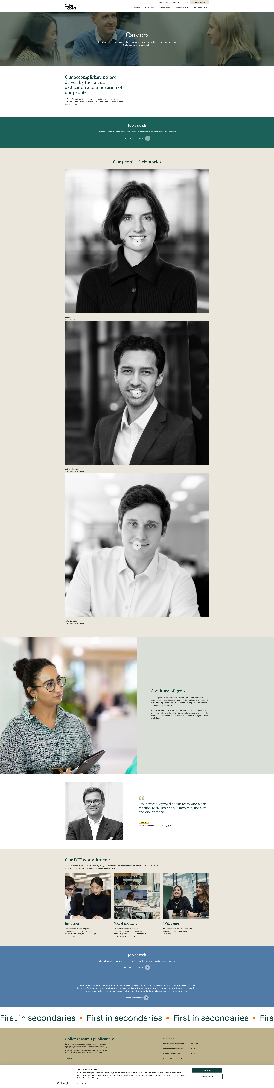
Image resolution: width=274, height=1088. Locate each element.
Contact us (175, 2)
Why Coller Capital (197, 1043)
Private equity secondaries (173, 1043)
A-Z (183, 2)
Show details (82, 1084)
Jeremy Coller (144, 822)
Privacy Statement (133, 997)
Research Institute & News (173, 1054)
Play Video (137, 241)
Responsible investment (172, 1059)
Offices (192, 1054)
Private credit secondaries (173, 1048)
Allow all (207, 1070)
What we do (149, 8)
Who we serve (164, 8)
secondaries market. (73, 104)
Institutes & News (200, 8)
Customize (206, 1076)
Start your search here (133, 138)
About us (136, 8)
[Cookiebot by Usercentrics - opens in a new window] (62, 1083)
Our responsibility (182, 8)
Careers (193, 1048)
